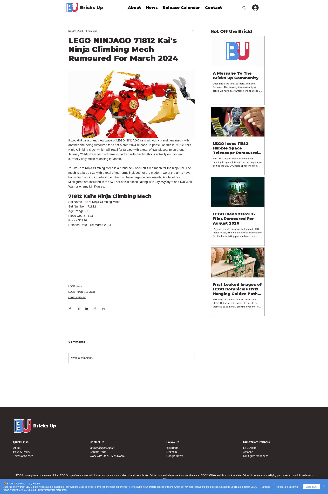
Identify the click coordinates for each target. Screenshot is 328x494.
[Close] (324, 486)
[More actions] (193, 31)
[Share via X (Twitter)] (78, 308)
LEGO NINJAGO (77, 297)
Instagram (172, 447)
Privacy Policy (21, 451)
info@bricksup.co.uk (102, 447)
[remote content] (132, 251)
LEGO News (75, 286)
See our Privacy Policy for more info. (47, 489)
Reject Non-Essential (287, 486)
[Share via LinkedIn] (86, 308)
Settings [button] (266, 486)
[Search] (244, 7)
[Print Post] (103, 308)
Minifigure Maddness (255, 456)
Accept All (311, 486)
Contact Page (98, 451)
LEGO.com (249, 447)
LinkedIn (171, 451)
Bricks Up (91, 7)
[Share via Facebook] (70, 308)
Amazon (248, 451)
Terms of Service (23, 456)
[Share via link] (95, 308)
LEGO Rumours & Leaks (81, 291)
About (16, 447)
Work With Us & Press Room (107, 456)
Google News (174, 456)
